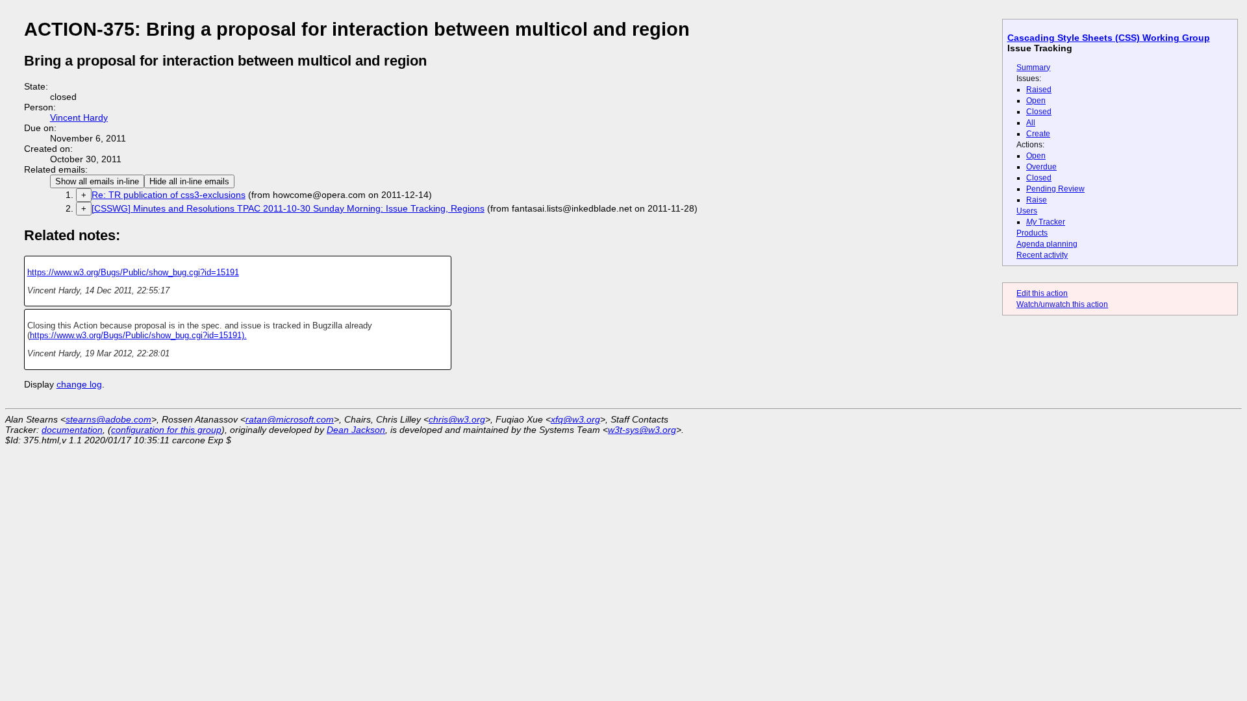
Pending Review (1055, 188)
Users (1026, 210)
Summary (1033, 67)
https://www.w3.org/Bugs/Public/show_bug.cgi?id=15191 (133, 272)
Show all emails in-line (97, 181)
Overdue (1041, 166)
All (1030, 122)
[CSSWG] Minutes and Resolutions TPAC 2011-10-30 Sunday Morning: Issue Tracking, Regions (288, 208)
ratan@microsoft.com (290, 419)
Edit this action (1042, 293)
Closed (1039, 111)
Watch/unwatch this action (1062, 304)
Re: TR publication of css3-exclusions (169, 195)
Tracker (1045, 222)
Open (1036, 100)
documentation (72, 429)
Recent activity (1042, 255)
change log (79, 384)
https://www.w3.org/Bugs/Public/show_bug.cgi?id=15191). (138, 335)
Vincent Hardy (79, 117)
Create (1038, 133)
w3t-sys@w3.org (642, 429)
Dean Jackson (356, 429)
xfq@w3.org (575, 419)
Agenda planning (1046, 244)
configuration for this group (166, 429)
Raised (1039, 89)
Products (1032, 233)
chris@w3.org (457, 419)
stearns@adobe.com (108, 419)
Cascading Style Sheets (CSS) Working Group (1108, 37)
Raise (1036, 199)
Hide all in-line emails (189, 181)
